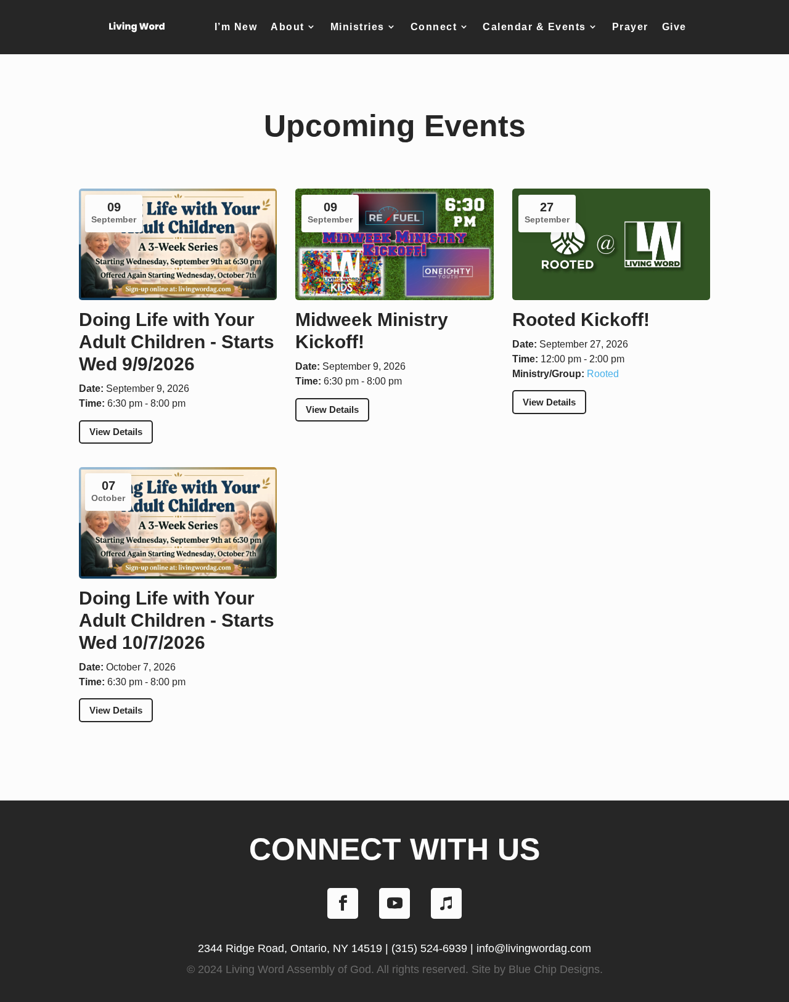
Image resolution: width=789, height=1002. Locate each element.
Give (674, 27)
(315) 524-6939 (429, 948)
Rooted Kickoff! (581, 319)
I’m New (236, 27)
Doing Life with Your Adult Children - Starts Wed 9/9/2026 (176, 341)
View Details (115, 431)
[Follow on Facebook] (342, 903)
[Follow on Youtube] (394, 903)
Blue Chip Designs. (556, 969)
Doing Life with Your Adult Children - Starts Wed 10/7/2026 (176, 620)
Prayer (630, 27)
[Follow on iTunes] (446, 903)
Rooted (603, 374)
